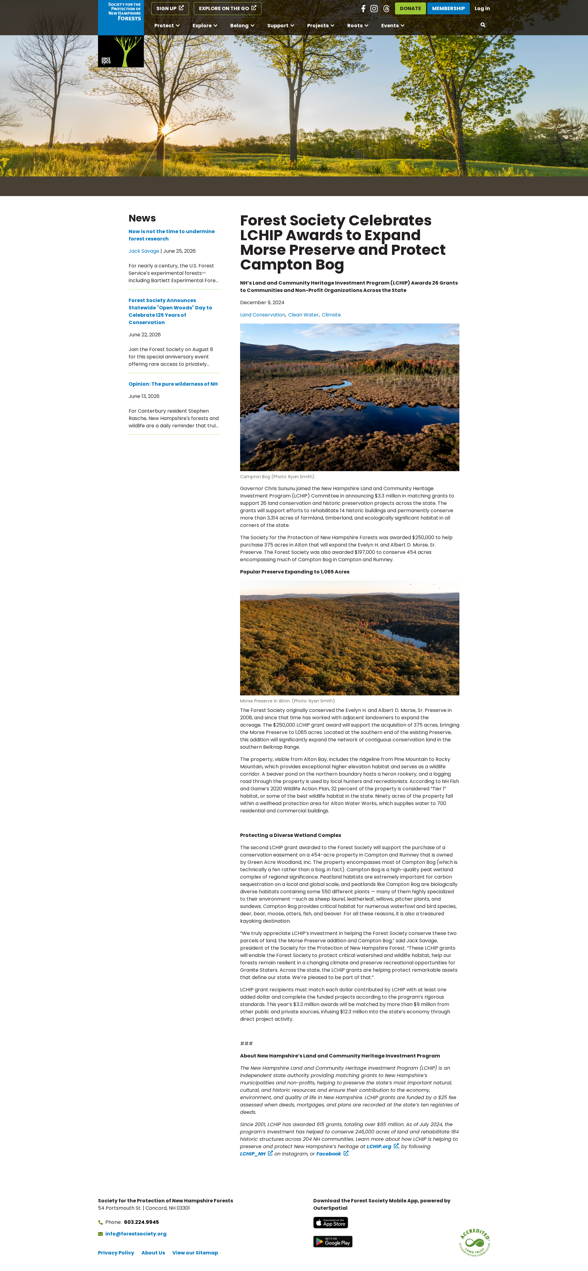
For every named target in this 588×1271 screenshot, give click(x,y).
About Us (153, 1252)
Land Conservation (262, 314)
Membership (448, 8)
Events (390, 25)
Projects (318, 25)
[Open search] (483, 25)
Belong (239, 25)
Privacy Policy (116, 1252)
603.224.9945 (141, 1222)
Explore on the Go (224, 8)
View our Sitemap (195, 1252)
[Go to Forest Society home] (121, 33)
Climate (331, 314)
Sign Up (166, 8)
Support (277, 25)
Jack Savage (144, 251)
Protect (164, 25)
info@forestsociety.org (136, 1233)
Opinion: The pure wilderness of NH (173, 384)
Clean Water (303, 314)
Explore (202, 25)
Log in (482, 8)
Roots (355, 25)
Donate (410, 8)
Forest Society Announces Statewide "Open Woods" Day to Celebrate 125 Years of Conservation (170, 311)
